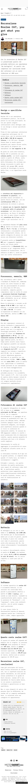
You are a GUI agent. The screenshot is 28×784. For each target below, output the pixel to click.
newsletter (9, 750)
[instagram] (14, 760)
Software (8, 95)
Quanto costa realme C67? (14, 97)
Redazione (8, 770)
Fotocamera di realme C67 (14, 90)
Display (7, 88)
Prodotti (3, 19)
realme (15, 750)
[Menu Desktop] (2, 9)
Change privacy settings (21, 782)
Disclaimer (14, 773)
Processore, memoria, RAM (14, 85)
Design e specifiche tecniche (15, 83)
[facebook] (11, 760)
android (3, 750)
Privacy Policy (18, 770)
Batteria (8, 92)
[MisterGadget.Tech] (14, 9)
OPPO (9, 594)
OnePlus (16, 594)
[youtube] (17, 760)
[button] (26, 9)
